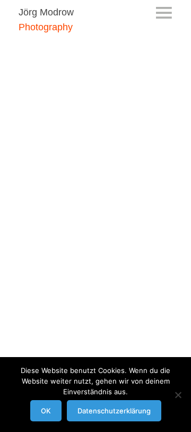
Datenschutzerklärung (114, 410)
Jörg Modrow (46, 12)
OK (46, 410)
